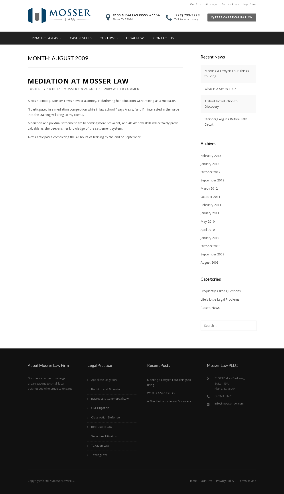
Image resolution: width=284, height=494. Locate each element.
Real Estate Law (101, 427)
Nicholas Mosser (62, 89)
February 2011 (211, 205)
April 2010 (208, 230)
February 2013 (211, 156)
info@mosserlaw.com (229, 403)
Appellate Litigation (104, 380)
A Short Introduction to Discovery (169, 401)
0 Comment (131, 89)
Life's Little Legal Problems (220, 299)
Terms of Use (247, 481)
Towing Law (99, 455)
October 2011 (210, 196)
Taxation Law (100, 445)
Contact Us (163, 38)
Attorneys (211, 4)
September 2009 (212, 254)
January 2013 (210, 164)
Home (193, 481)
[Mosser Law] (59, 15)
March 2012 (209, 188)
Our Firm (195, 4)
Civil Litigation (100, 408)
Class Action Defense (105, 417)
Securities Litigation (104, 436)
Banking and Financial (105, 389)
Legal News (249, 4)
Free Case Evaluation (233, 17)
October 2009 (210, 246)
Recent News (210, 307)
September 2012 (212, 180)
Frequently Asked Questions (221, 291)
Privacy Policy (225, 481)
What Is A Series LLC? (220, 89)
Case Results (81, 38)
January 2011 (210, 213)
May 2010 (208, 221)
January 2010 (210, 238)
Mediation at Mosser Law (78, 81)
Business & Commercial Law (110, 399)
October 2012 (210, 172)
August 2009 (210, 262)
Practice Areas (230, 4)
